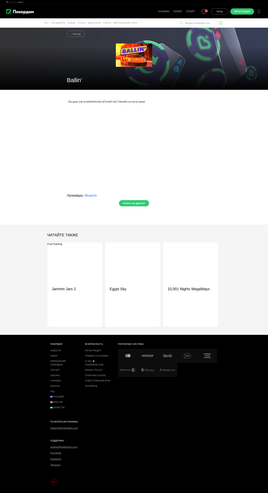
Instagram (55, 459)
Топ (46, 23)
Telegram (55, 465)
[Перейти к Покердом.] (7, 2)
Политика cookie (95, 375)
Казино (164, 11)
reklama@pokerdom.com (64, 428)
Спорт (190, 11)
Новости (55, 350)
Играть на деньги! (134, 203)
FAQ (52, 391)
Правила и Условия (96, 356)
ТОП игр (55, 370)
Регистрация (93, 350)
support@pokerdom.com (63, 447)
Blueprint (91, 195)
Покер (177, 11)
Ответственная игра (97, 380)
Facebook (55, 453)
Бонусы (55, 386)
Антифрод (91, 386)
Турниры (55, 380)
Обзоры (55, 375)
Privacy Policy (94, 370)
